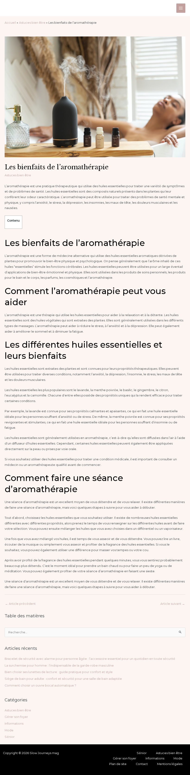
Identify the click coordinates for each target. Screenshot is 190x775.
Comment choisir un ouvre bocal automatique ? (40, 685)
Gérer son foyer (16, 717)
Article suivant (172, 603)
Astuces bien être (18, 175)
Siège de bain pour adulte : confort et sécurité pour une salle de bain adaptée (63, 678)
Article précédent (20, 603)
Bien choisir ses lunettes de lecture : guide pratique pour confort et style (59, 672)
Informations (14, 723)
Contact (142, 764)
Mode (9, 730)
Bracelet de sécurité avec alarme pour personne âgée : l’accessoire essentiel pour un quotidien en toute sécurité (90, 659)
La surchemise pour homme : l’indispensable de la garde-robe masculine (59, 665)
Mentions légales (169, 764)
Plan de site (118, 764)
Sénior (10, 737)
